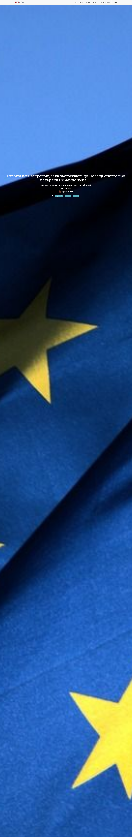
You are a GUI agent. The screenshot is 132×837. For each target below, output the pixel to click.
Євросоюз (68, 196)
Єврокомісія (59, 196)
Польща (76, 196)
